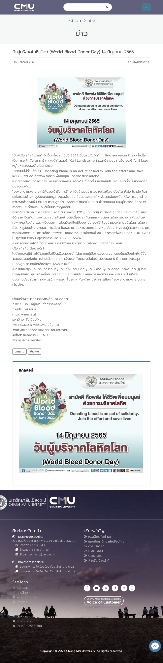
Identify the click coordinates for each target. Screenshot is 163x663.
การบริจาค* (95, 546)
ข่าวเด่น (34, 351)
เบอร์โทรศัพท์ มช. (99, 536)
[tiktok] (115, 588)
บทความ (19, 351)
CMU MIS (94, 555)
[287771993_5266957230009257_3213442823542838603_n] (81, 423)
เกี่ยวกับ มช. (24, 607)
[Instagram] (124, 588)
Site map (23, 621)
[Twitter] (105, 588)
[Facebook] (87, 588)
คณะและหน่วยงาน (28, 597)
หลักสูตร (22, 587)
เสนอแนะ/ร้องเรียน (29, 626)
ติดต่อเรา (22, 616)
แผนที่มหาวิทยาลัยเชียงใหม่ (105, 541)
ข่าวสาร (21, 602)
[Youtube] (96, 588)
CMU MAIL (95, 551)
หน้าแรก (74, 20)
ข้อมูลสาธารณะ (26, 611)
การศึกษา (23, 592)
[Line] (132, 588)
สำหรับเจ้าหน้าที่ (98, 560)
